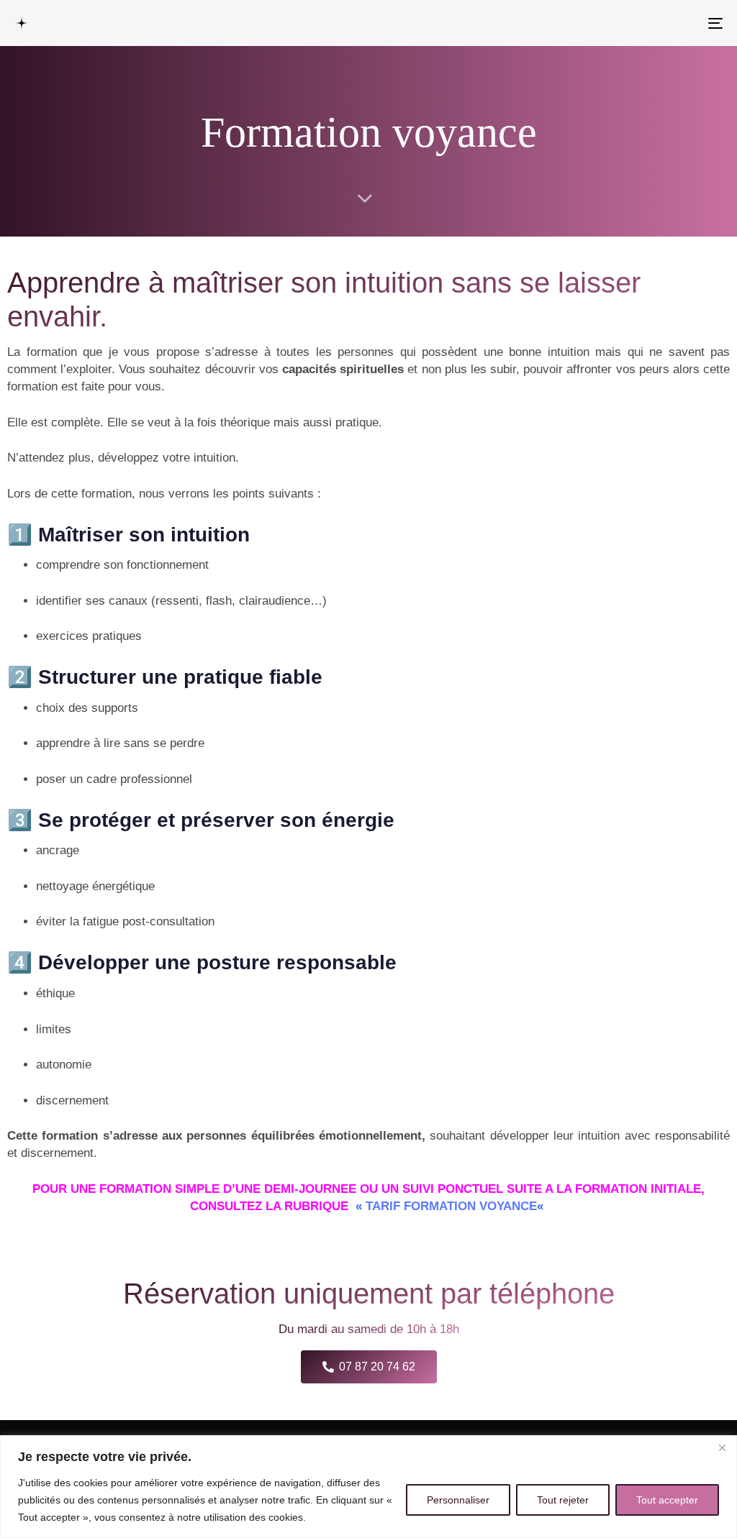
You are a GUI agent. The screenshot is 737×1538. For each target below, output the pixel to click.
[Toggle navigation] (605, 23)
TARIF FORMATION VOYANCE (451, 1206)
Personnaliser (458, 1500)
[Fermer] (722, 1447)
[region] (368, 1486)
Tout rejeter (563, 1500)
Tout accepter (667, 1500)
